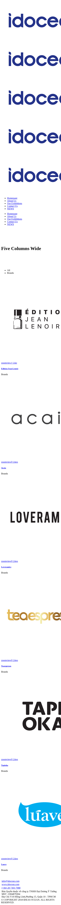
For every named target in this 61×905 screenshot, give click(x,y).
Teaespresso (6, 666)
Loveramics (6, 567)
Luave (4, 864)
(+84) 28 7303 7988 (11, 888)
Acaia (3, 468)
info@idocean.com (10, 881)
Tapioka (4, 765)
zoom (3, 363)
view (8, 363)
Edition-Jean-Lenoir (9, 369)
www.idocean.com (10, 884)
